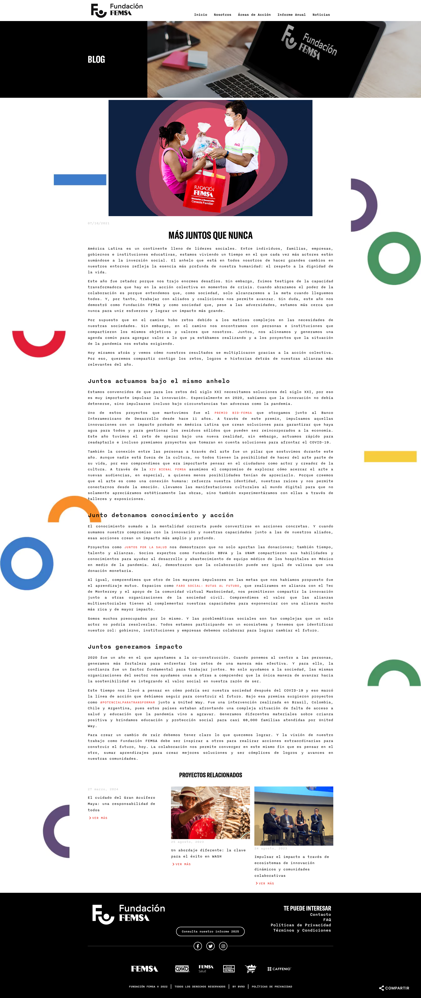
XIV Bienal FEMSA (167, 469)
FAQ (327, 919)
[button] (210, 931)
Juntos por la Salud (145, 547)
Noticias (321, 14)
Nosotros (222, 14)
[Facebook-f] (198, 946)
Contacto (320, 914)
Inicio (200, 14)
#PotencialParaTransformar (127, 702)
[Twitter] (210, 946)
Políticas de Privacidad (301, 924)
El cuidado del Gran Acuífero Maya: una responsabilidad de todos (121, 804)
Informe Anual (291, 14)
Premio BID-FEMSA (233, 413)
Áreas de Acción (254, 14)
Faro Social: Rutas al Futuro (207, 586)
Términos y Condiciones (302, 930)
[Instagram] (223, 946)
